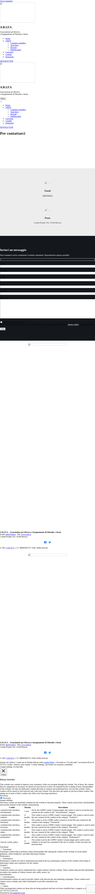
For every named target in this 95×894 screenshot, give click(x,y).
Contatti (8, 54)
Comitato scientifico (18, 43)
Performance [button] (5, 856)
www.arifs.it (26, 534)
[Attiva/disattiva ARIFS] (43, 107)
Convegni (9, 52)
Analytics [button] (3, 865)
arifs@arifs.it (47, 196)
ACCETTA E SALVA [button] (9, 891)
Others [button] (2, 884)
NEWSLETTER (6, 61)
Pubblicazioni (15, 50)
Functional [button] (4, 847)
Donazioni (9, 57)
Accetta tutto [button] (18, 767)
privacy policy (73, 324)
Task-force (14, 45)
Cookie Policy (49, 762)
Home (7, 38)
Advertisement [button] (5, 874)
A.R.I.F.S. (10, 548)
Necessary (7, 798)
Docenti (13, 48)
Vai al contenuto (6, 1)
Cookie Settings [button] (6, 767)
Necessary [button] (4, 796)
